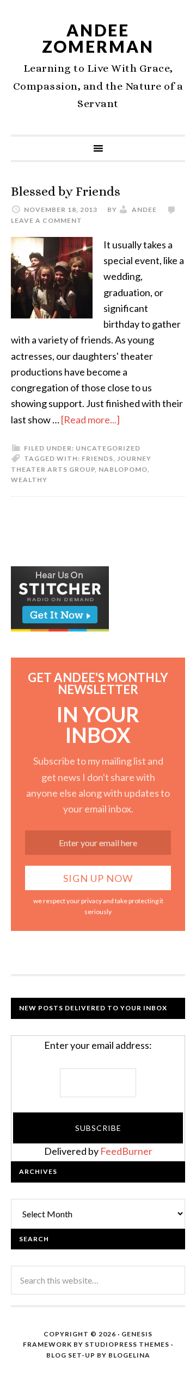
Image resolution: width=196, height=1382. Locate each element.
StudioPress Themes (127, 1344)
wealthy (29, 480)
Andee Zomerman (98, 38)
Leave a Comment (46, 220)
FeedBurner (126, 1151)
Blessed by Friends (65, 191)
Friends (97, 458)
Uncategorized (108, 448)
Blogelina (129, 1355)
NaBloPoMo (123, 469)
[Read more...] (90, 420)
